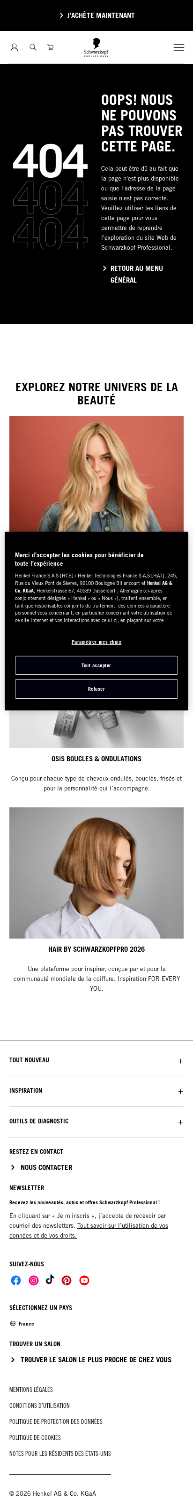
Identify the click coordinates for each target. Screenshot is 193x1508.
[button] (96, 1060)
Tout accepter (96, 665)
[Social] (15, 1280)
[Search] (33, 47)
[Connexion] (14, 47)
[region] (96, 621)
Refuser (96, 689)
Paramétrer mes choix (97, 642)
